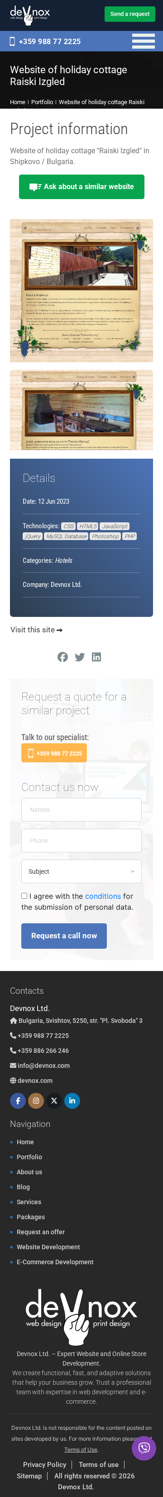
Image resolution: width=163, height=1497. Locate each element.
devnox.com (34, 1080)
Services (29, 1202)
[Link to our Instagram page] (36, 1101)
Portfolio (29, 1157)
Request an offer (41, 1232)
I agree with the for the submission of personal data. (77, 901)
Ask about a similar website (88, 186)
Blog (23, 1187)
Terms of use (99, 1465)
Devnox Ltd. (76, 1487)
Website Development (48, 1247)
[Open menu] (143, 41)
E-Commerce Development (55, 1262)
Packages (31, 1217)
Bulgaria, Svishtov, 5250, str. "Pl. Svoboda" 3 (80, 1020)
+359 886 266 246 (42, 1050)
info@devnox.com (44, 1065)
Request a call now (64, 935)
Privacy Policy (44, 1465)
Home (25, 1142)
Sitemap (29, 1476)
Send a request (129, 13)
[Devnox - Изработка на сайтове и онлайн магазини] (30, 15)
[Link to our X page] (54, 1101)
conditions (103, 896)
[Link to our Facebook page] (18, 1101)
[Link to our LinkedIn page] (72, 1101)
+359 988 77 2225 (49, 41)
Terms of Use (80, 1449)
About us (29, 1172)
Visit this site (33, 629)
